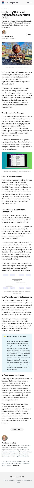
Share (29, 34)
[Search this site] (28, 2)
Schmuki (11, 456)
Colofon (18, 482)
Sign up (19, 480)
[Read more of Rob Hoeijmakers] (4, 32)
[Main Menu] (31, 2)
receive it (16, 465)
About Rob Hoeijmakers (9, 480)
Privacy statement (27, 480)
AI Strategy (5, 8)
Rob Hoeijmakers (7, 36)
